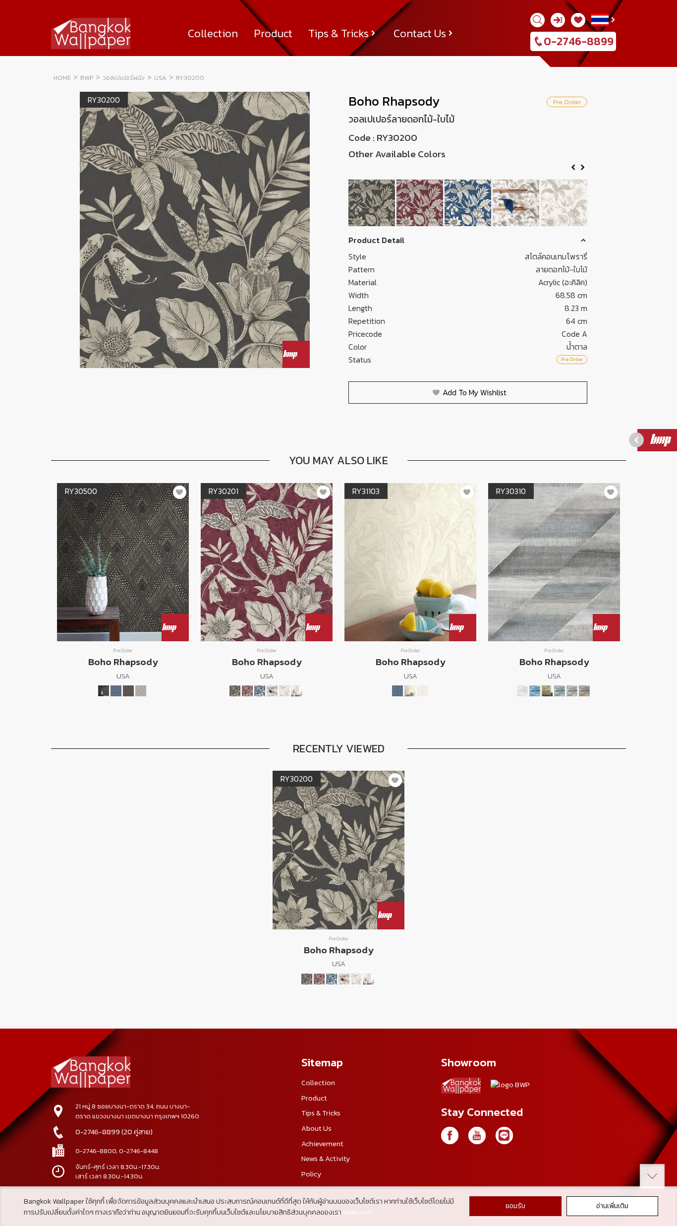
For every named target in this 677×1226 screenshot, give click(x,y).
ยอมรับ (515, 1206)
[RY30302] (534, 690)
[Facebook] (449, 1135)
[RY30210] (296, 690)
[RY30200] (372, 203)
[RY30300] (522, 690)
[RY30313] (584, 690)
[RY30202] (469, 203)
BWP (86, 77)
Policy (311, 1173)
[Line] (504, 1135)
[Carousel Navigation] (467, 171)
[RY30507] (128, 690)
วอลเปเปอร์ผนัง (124, 77)
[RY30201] (420, 203)
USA (160, 77)
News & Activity (325, 1158)
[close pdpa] (652, 1176)
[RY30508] (140, 690)
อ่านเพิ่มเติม (612, 1206)
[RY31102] (397, 690)
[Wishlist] (578, 20)
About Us (316, 1128)
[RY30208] (565, 203)
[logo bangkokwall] (90, 1073)
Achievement (322, 1143)
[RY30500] (103, 690)
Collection (213, 33)
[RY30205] (517, 203)
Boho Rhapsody (394, 101)
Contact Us (420, 33)
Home (62, 77)
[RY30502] (116, 690)
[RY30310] (571, 690)
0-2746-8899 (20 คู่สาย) (114, 1131)
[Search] (537, 20)
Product (273, 33)
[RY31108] (422, 690)
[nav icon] (20, 13)
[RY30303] (547, 690)
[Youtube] (477, 1135)
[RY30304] (559, 690)
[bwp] (510, 1087)
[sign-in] (558, 20)
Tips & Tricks (338, 33)
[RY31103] (409, 690)
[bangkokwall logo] (461, 1087)
